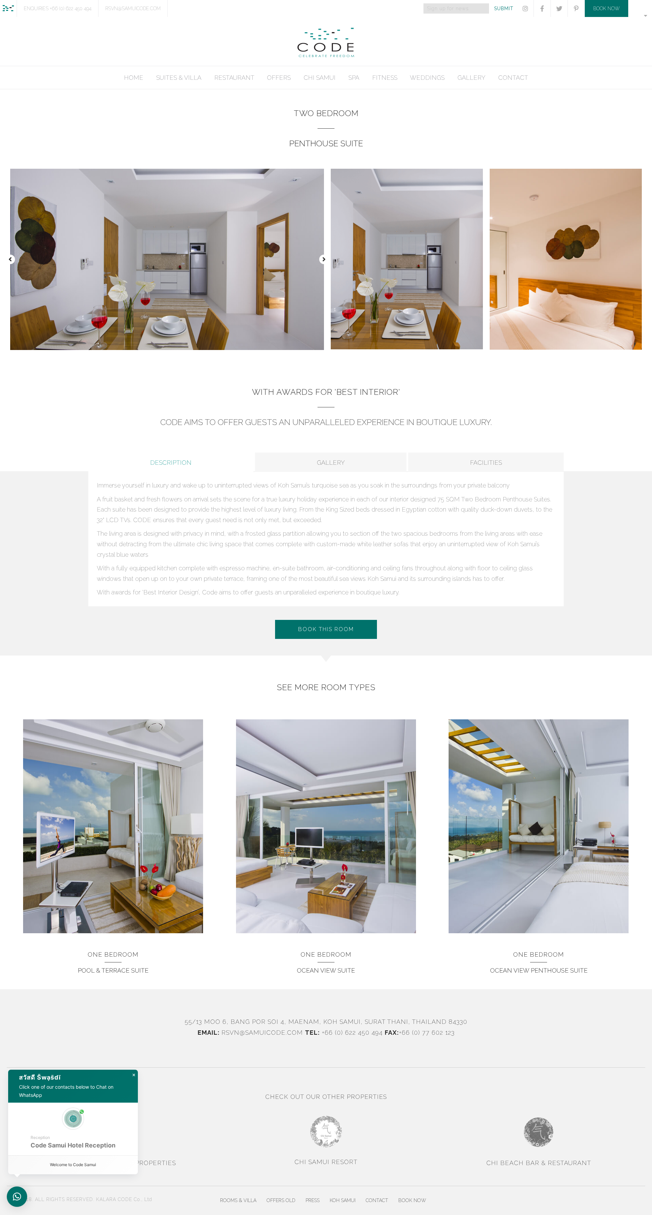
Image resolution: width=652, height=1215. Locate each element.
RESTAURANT (234, 77)
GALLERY (471, 77)
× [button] (133, 1075)
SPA (353, 77)
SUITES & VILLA (178, 77)
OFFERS (279, 77)
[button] (10, 259)
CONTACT (513, 77)
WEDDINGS (427, 77)
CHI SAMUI (320, 77)
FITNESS (384, 77)
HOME (133, 77)
